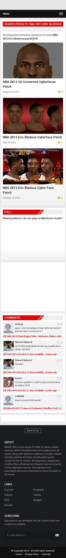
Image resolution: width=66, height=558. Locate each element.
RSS (6, 500)
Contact (8, 489)
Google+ (37, 500)
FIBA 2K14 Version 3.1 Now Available (25, 354)
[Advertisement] (33, 286)
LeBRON (19, 396)
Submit (8, 495)
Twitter (37, 495)
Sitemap (46, 554)
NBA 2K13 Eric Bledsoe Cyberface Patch (32, 137)
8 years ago (51, 354)
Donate (8, 505)
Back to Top (33, 430)
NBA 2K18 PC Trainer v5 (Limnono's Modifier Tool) (32, 408)
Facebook (38, 489)
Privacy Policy (32, 554)
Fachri (18, 378)
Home (19, 554)
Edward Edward (23, 342)
